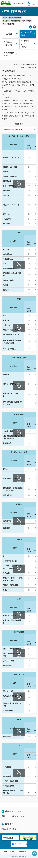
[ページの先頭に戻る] (34, 853)
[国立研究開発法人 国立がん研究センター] (10, 837)
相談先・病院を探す (19, 3)
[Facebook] (34, 27)
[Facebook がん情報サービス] (19, 844)
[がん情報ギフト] (28, 837)
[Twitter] (30, 27)
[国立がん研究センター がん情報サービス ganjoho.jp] (6, 3)
